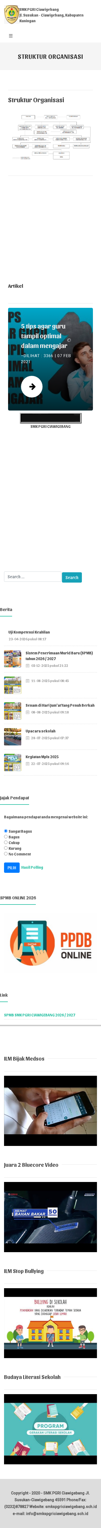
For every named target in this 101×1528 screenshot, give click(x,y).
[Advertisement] (50, 231)
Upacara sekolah (40, 731)
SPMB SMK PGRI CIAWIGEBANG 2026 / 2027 (39, 1015)
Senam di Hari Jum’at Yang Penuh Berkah (60, 705)
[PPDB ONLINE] (50, 942)
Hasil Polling (32, 867)
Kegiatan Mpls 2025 (42, 756)
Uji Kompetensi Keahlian (29, 632)
